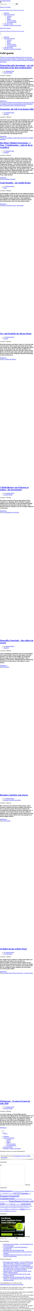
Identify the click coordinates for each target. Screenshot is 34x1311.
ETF (15, 1193)
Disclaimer (20, 1284)
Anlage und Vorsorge (8, 1138)
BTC (30, 1191)
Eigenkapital (10, 1193)
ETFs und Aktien (11, 20)
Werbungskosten (13, 1211)
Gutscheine (2, 1205)
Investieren (30, 1205)
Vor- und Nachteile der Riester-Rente (15, 333)
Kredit (10, 1207)
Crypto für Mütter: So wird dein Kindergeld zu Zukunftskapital (18, 1264)
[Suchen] (0, 2)
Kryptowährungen (12, 22)
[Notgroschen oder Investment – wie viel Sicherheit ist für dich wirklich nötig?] (17, 62)
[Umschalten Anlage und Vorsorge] (28, 38)
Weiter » (5, 1133)
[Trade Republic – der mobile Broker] (7, 179)
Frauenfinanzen (16, 1201)
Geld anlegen (18, 1204)
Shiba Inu (18, 1209)
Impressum (14, 1284)
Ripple (9, 1209)
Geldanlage (12, 1204)
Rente (6, 1209)
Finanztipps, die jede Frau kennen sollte (17, 109)
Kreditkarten (14, 1207)
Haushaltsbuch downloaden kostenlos (19, 1205)
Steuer (26, 1209)
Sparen (22, 1209)
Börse (33, 1191)
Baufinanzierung (18, 1191)
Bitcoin (23, 1191)
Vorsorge (9, 16)
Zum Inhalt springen (5, 0)
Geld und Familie (8, 23)
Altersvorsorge (6, 1191)
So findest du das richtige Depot (13, 949)
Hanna (5, 1274)
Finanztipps (2, 1201)
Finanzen (4, 1195)
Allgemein (6, 13)
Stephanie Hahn (10, 71)
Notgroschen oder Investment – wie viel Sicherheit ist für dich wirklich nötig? (16, 66)
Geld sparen (26, 1204)
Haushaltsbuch (7, 1205)
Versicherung (7, 1211)
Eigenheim (5, 1193)
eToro (30, 1193)
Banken (9, 19)
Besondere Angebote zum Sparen (12, 25)
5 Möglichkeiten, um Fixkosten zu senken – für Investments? (14, 488)
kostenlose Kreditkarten (4, 1207)
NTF (25, 1207)
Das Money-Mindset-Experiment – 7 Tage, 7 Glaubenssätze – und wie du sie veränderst (16, 145)
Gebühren (7, 1204)
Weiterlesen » (3, 101)
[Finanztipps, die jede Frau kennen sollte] (17, 105)
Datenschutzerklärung (5, 1284)
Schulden (13, 1209)
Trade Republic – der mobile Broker (15, 183)
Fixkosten (6, 1201)
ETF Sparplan (22, 1193)
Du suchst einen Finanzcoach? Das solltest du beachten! (18, 1268)
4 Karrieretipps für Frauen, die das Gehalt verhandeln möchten (17, 1271)
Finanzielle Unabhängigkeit (9, 1197)
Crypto (1, 1193)
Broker (9, 17)
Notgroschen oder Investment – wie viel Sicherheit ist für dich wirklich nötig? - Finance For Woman (18, 1262)
